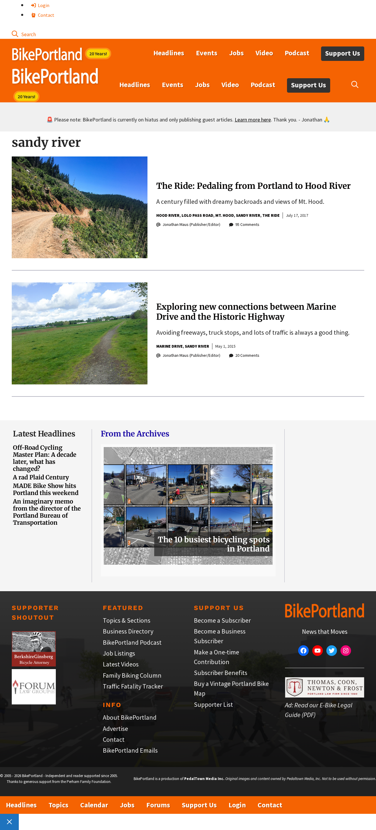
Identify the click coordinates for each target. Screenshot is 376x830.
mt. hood (224, 215)
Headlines (168, 52)
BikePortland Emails (130, 750)
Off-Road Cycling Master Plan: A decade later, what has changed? (44, 458)
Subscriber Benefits (220, 673)
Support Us (342, 53)
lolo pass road (197, 215)
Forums (158, 804)
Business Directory (128, 631)
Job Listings (119, 653)
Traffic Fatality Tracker (133, 686)
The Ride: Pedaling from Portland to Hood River (253, 186)
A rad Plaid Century (41, 477)
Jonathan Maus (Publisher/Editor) (191, 224)
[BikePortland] (55, 77)
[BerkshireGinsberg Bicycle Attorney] (34, 664)
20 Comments (247, 355)
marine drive (169, 346)
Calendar (94, 804)
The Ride (271, 215)
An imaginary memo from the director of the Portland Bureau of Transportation (47, 512)
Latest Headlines (44, 434)
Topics (58, 804)
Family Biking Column (132, 675)
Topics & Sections (126, 620)
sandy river (248, 215)
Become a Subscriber (222, 620)
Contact (45, 15)
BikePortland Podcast (132, 642)
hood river (167, 215)
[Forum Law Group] (34, 702)
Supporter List (213, 704)
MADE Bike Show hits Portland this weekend (45, 489)
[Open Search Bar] (24, 34)
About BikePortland (130, 717)
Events (206, 52)
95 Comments (247, 224)
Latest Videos (121, 664)
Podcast (297, 52)
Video (264, 52)
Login (43, 5)
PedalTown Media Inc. (204, 778)
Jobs (236, 52)
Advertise (115, 728)
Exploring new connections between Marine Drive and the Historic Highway (246, 311)
